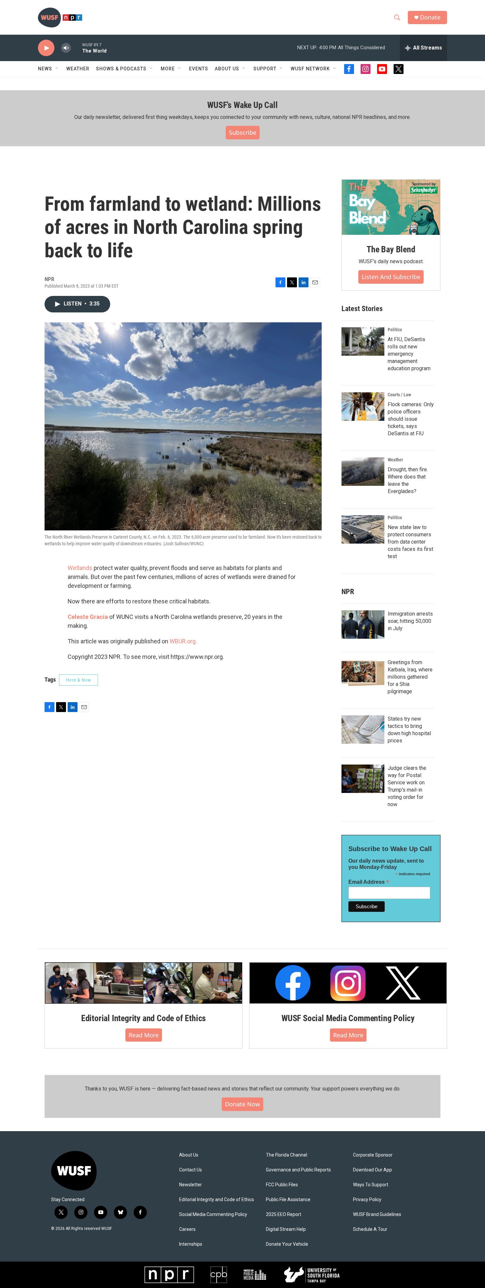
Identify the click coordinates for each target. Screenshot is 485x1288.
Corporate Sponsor (373, 1155)
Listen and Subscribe (391, 277)
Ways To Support (370, 1184)
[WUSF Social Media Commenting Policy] (348, 982)
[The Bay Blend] (391, 207)
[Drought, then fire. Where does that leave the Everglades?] (362, 471)
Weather (77, 68)
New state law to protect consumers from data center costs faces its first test (410, 541)
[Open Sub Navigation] (57, 68)
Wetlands (80, 567)
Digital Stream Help (286, 1229)
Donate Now (242, 1104)
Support (264, 68)
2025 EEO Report (283, 1214)
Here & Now (78, 680)
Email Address (368, 882)
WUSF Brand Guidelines (377, 1214)
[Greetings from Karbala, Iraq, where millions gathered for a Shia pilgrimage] (362, 673)
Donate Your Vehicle (287, 1244)
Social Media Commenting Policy (213, 1214)
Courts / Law (399, 394)
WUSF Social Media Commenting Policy (348, 1018)
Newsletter (190, 1184)
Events (198, 68)
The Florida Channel (286, 1155)
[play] (46, 48)
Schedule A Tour (370, 1229)
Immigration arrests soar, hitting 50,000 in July (410, 621)
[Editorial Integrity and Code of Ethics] (143, 982)
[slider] (77, 47)
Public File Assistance (288, 1199)
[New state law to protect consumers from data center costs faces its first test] (362, 529)
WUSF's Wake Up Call (242, 105)
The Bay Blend (391, 249)
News (45, 68)
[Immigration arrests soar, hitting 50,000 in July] (362, 624)
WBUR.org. (183, 641)
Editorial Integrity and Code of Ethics (143, 1018)
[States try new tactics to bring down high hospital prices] (362, 729)
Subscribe (242, 132)
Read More (144, 1035)
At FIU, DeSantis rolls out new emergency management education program (409, 354)
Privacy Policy (367, 1199)
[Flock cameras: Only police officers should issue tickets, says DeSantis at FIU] (362, 406)
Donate (430, 17)
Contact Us (190, 1169)
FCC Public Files (282, 1184)
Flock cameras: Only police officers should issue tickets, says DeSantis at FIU (411, 419)
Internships (190, 1244)
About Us (188, 1155)
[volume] (66, 48)
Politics (395, 329)
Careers (187, 1229)
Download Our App (372, 1169)
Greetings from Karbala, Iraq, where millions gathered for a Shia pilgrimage (410, 677)
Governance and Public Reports (298, 1169)
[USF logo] (312, 1275)
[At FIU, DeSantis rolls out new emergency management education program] (362, 341)
